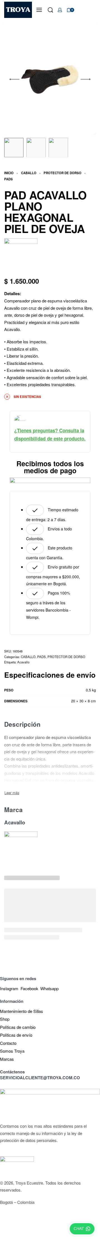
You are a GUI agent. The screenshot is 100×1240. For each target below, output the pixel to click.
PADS (8, 179)
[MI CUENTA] (60, 10)
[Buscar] (50, 10)
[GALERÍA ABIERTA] (50, 79)
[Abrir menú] (39, 10)
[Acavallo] (21, 255)
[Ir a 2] (36, 147)
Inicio (9, 173)
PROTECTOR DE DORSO (62, 173)
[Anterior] (14, 79)
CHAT (79, 1228)
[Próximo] (85, 79)
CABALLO (28, 173)
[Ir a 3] (58, 147)
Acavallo (23, 662)
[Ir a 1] (14, 147)
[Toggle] (11, 793)
